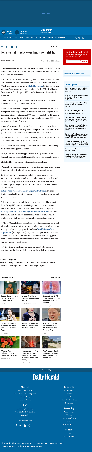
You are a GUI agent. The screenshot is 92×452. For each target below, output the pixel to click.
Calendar (69, 397)
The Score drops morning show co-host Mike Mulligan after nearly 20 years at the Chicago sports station (76, 119)
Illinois (52, 262)
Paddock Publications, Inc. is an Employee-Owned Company (22, 446)
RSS (69, 433)
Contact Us (25, 415)
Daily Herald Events (25, 390)
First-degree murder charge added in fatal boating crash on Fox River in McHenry (76, 89)
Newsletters (69, 403)
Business (51, 38)
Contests (69, 394)
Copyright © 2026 (8, 443)
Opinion (34, 38)
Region (42, 265)
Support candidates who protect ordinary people (75, 149)
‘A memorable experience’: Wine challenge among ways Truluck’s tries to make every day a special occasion (76, 143)
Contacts (69, 421)
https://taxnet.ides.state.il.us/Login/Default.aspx (23, 191)
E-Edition (69, 390)
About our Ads (69, 412)
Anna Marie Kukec (9, 60)
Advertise (69, 415)
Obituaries (42, 38)
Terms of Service (25, 400)
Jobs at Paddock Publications (25, 412)
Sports (27, 38)
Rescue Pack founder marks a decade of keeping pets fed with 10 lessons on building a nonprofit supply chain (76, 135)
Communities (20, 262)
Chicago (10, 262)
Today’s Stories (12, 38)
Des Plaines (30, 262)
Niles (26, 265)
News (21, 38)
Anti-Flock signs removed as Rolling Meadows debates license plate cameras (76, 104)
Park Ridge (34, 265)
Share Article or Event (69, 400)
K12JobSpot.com (35, 86)
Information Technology (8, 265)
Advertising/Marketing (25, 409)
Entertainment (60, 38)
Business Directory (69, 424)
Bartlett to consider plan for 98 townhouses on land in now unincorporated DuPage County (74, 111)
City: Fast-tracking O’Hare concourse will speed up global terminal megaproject (76, 97)
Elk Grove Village (42, 262)
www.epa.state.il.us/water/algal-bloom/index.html (24, 211)
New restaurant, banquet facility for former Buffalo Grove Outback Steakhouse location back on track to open (76, 127)
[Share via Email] (13, 46)
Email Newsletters (69, 436)
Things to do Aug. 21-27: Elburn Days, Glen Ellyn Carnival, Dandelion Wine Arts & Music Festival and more (76, 156)
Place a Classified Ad (69, 418)
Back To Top (46, 370)
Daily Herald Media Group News (25, 394)
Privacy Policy (25, 397)
